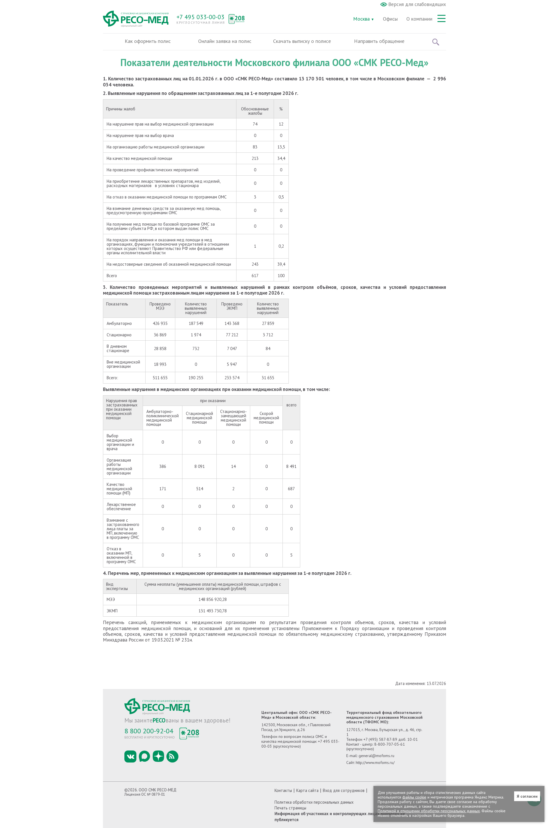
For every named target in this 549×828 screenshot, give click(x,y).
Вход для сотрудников (344, 790)
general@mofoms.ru (376, 755)
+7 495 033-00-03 (200, 17)
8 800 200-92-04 (148, 730)
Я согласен (527, 796)
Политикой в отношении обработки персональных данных (429, 810)
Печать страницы (290, 808)
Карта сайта (307, 790)
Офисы (390, 18)
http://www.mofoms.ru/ (375, 762)
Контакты (283, 790)
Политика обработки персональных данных (313, 802)
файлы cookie (414, 797)
